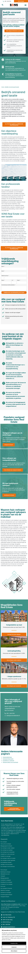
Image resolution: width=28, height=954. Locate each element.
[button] (25, 5)
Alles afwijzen (14, 951)
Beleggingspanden (5, 878)
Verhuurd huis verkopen (6, 843)
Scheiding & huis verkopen (6, 882)
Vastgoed (3, 876)
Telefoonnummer (4, 275)
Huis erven (3, 886)
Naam (2, 266)
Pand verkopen (4, 869)
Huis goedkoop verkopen (6, 862)
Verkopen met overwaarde (6, 864)
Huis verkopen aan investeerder (7, 852)
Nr (12, 280)
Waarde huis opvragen (6, 856)
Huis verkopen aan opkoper (7, 850)
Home (2, 87)
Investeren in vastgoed (6, 880)
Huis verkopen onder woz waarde (8, 858)
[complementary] (14, 941)
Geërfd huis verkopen (5, 890)
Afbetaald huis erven (5, 874)
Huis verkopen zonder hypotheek (8, 860)
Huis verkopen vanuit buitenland (8, 866)
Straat (2, 280)
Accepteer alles (14, 943)
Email (2, 271)
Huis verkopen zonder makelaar (8, 848)
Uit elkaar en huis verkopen (6, 884)
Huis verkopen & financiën (6, 888)
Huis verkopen (4, 841)
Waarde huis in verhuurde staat (7, 854)
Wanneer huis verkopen (6, 892)
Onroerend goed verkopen (6, 894)
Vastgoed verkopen (5, 896)
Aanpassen (14, 947)
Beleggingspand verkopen (6, 846)
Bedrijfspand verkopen (5, 872)
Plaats (18, 280)
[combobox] (3, 278)
